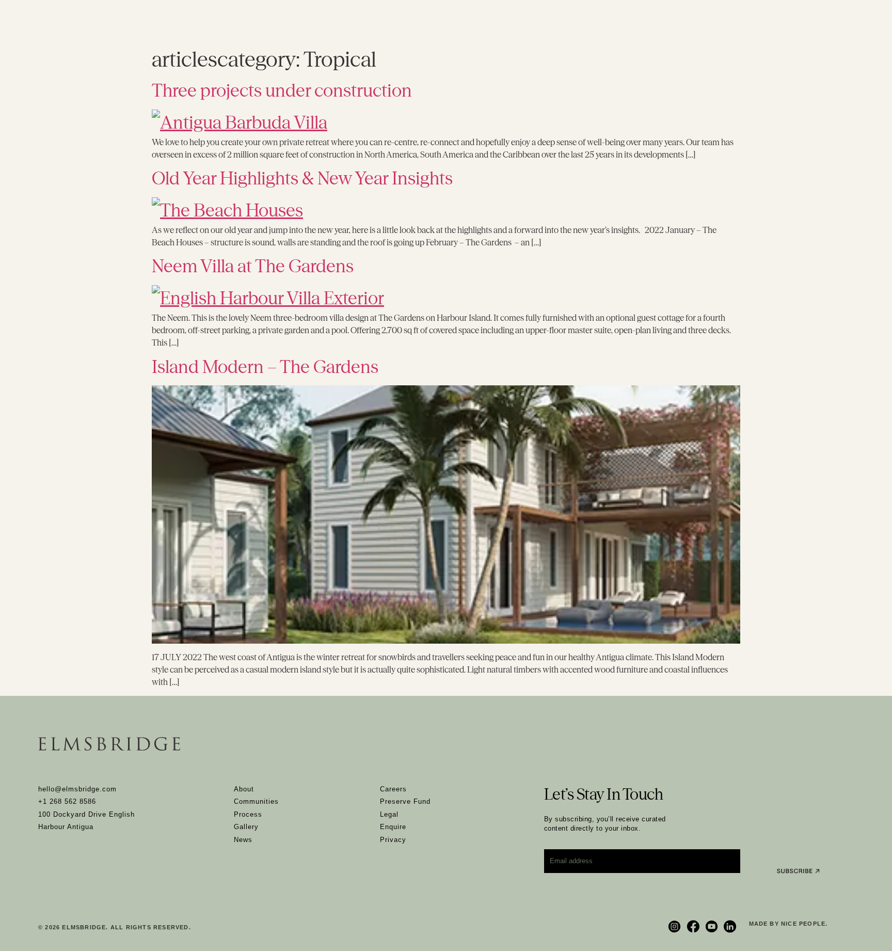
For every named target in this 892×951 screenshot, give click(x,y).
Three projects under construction (282, 90)
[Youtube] (713, 926)
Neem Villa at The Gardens (253, 266)
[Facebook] (694, 926)
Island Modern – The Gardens (265, 367)
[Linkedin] (731, 926)
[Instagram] (675, 926)
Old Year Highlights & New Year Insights (302, 178)
